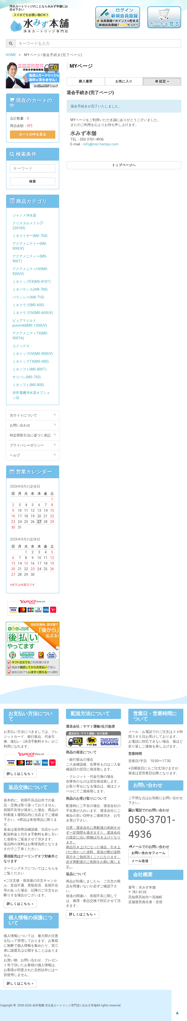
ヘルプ (15, 455)
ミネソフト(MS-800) (28, 385)
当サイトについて (23, 415)
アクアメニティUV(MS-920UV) (30, 271)
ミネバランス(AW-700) (29, 289)
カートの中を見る (32, 134)
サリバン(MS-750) (26, 377)
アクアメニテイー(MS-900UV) (29, 246)
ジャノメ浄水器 (24, 215)
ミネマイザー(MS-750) (29, 236)
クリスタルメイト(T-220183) (28, 225)
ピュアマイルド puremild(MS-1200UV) (29, 323)
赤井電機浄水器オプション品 (31, 395)
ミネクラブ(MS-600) (28, 305)
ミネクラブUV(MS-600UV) (32, 313)
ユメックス (20, 346)
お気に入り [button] (123, 81)
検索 (32, 181)
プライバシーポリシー (27, 445)
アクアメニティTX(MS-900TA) (30, 335)
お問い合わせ (20, 425)
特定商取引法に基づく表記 (30, 435)
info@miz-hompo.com (101, 144)
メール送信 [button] (140, 861)
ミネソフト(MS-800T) (29, 369)
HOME (11, 55)
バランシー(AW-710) (28, 297)
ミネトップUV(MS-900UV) (32, 354)
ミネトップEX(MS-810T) (31, 282)
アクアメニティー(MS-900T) (29, 258)
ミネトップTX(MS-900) (30, 361)
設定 (162, 81)
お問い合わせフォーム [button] (148, 853)
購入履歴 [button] (86, 81)
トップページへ (124, 165)
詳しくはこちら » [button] (20, 773)
